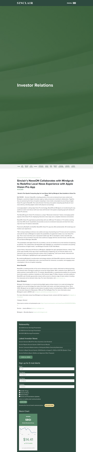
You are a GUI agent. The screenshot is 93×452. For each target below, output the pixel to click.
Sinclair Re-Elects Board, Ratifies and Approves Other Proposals (36, 353)
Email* (20, 366)
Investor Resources (73, 166)
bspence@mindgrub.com (40, 312)
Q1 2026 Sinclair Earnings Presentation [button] (30, 330)
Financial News (24, 393)
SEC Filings (22, 166)
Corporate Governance (67, 166)
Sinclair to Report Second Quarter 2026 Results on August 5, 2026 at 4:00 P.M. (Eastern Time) (45, 350)
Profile (19, 166)
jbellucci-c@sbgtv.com (38, 308)
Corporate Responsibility (61, 166)
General (39, 177)
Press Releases (31, 166)
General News (24, 395)
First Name (22, 372)
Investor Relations (25, 177)
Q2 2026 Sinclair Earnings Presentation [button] (30, 328)
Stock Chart (51, 166)
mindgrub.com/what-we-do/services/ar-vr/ (46, 292)
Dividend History (55, 166)
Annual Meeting (46, 166)
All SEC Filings (24, 391)
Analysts (35, 166)
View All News (25, 357)
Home (18, 177)
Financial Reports (26, 166)
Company (21, 384)
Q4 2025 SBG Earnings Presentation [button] (29, 333)
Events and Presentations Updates (29, 396)
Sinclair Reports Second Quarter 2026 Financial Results (34, 344)
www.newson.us (60, 278)
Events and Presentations (41, 166)
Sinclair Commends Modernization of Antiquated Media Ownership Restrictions (41, 347)
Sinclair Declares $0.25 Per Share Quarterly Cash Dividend (35, 342)
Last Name (22, 378)
